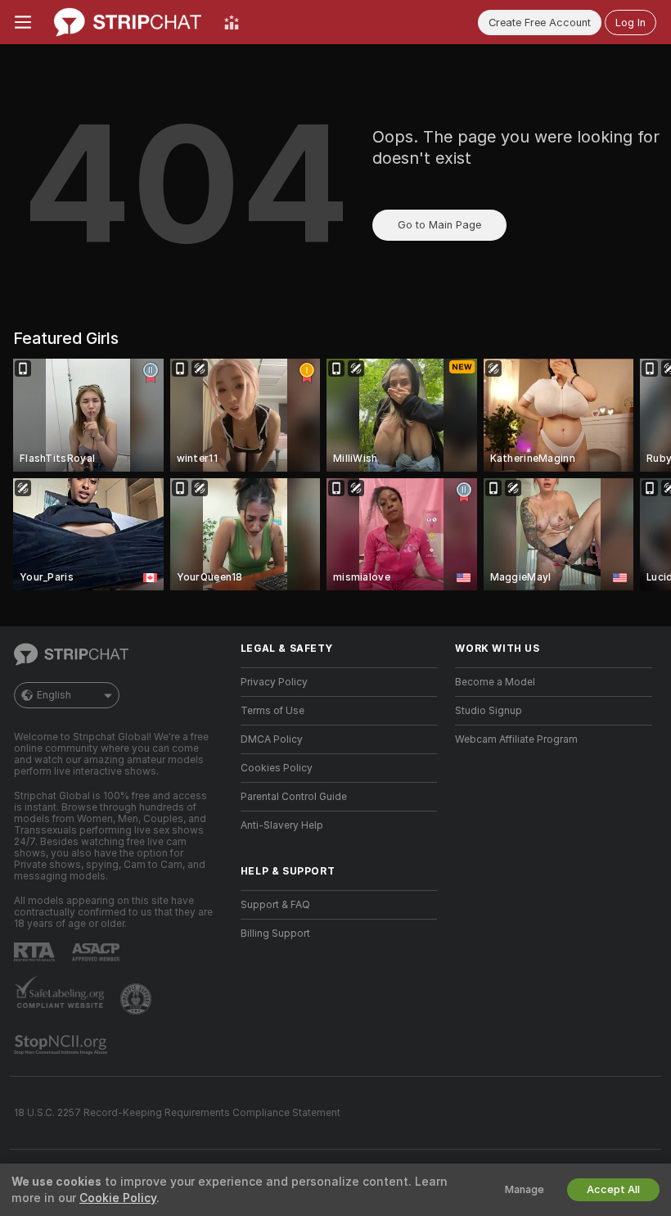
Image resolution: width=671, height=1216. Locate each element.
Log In (630, 22)
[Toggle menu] (23, 22)
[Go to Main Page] (127, 22)
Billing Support (275, 933)
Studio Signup (488, 710)
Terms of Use (272, 710)
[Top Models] (231, 22)
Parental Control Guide (294, 796)
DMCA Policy (272, 739)
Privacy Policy (274, 682)
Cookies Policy (277, 768)
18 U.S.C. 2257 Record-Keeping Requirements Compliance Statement (177, 1113)
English (54, 695)
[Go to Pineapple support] (137, 999)
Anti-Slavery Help (282, 825)
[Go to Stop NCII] (62, 1045)
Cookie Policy (117, 1198)
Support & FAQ (275, 905)
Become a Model (495, 682)
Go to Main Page (439, 225)
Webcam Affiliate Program (516, 739)
